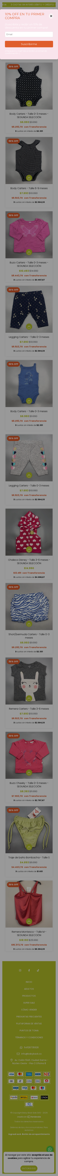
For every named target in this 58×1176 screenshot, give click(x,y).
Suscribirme (29, 44)
